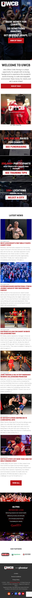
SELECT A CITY (16, 197)
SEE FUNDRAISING (16, 146)
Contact (16, 573)
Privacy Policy (16, 579)
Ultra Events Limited (15, 582)
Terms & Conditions (16, 576)
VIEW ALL (16, 483)
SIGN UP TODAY (16, 40)
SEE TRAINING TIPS (16, 172)
